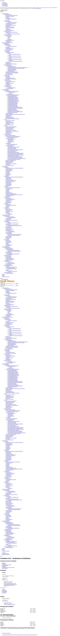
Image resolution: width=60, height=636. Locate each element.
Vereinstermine (8, 241)
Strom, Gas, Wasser (9, 73)
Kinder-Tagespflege (9, 113)
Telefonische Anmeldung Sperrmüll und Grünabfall (16, 68)
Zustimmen (2, 10)
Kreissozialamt (10, 146)
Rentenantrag (8, 133)
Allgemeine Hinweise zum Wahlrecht (14, 33)
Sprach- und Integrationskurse (11, 160)
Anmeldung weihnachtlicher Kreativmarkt (14, 234)
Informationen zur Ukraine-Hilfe (11, 163)
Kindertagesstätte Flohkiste (12, 109)
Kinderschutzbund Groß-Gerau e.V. (13, 152)
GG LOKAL (7, 238)
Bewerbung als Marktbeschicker (13, 222)
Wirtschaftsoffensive (9, 248)
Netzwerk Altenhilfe (9, 132)
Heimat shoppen (8, 270)
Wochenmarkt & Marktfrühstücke (11, 267)
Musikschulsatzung (9, 192)
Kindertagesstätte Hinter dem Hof (13, 100)
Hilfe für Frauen (8, 162)
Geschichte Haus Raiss (10, 128)
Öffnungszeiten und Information (11, 126)
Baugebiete (8, 51)
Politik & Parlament (7, 31)
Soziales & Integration (7, 134)
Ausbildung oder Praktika (10, 117)
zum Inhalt (4, 2)
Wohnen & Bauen (7, 50)
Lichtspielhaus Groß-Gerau (10, 199)
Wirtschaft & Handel (5, 246)
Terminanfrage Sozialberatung (13, 137)
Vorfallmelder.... (10, 140)
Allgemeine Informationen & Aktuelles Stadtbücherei (14, 451)
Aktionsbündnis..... (11, 139)
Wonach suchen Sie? (3, 283)
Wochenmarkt (8, 496)
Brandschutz (8, 292)
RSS (8, 19)
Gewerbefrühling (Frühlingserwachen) (12, 224)
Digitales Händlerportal (8, 272)
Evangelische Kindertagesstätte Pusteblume (15, 107)
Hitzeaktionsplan (9, 85)
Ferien (3, 275)
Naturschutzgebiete (9, 211)
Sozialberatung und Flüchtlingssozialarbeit (13, 136)
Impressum (4, 592)
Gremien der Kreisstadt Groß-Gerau (11, 32)
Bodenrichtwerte (8, 337)
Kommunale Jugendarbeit (10, 120)
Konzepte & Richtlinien (9, 83)
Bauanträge (8, 62)
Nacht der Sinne (8, 227)
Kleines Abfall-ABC (11, 345)
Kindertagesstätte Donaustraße (13, 97)
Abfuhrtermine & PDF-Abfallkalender (12, 71)
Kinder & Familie (7, 90)
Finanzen (7, 28)
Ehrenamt (9, 142)
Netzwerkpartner (8, 252)
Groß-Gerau (10, 58)
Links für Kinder (8, 182)
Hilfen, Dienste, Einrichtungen (11, 130)
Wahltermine (8, 307)
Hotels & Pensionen (9, 534)
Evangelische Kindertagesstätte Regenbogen (15, 108)
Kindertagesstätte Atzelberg (12, 95)
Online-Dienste (6, 43)
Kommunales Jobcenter (12, 147)
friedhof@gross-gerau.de (9, 585)
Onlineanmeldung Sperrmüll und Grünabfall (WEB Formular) (18, 67)
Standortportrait (8, 256)
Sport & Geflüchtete (11, 141)
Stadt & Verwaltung (5, 13)
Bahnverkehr (8, 77)
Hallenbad (7, 244)
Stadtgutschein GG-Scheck (10, 542)
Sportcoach (8, 164)
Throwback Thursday (5, 276)
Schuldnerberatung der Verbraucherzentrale (15, 156)
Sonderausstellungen (9, 169)
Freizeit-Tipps (8, 208)
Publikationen (8, 174)
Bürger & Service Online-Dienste (7, 42)
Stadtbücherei (6, 176)
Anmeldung (8, 189)
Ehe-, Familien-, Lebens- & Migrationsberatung (15, 149)
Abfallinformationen (9, 65)
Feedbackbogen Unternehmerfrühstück (14, 251)
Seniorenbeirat (8, 406)
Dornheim (9, 56)
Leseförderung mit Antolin (10, 181)
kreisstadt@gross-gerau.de (9, 604)
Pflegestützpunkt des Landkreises (13, 155)
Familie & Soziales (5, 89)
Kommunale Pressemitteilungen (11, 18)
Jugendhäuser (8, 121)
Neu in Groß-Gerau (9, 86)
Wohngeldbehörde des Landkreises (13, 421)
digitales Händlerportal (10, 273)
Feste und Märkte (11, 262)
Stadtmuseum (6, 167)
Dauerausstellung (9, 443)
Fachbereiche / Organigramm (11, 23)
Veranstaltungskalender (10, 216)
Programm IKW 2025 (11, 231)
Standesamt (8, 300)
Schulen (3, 549)
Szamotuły (9, 39)
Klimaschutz (8, 82)
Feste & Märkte (6, 221)
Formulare (7, 47)
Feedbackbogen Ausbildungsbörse (13, 253)
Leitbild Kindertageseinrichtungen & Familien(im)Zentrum (15, 114)
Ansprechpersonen (9, 24)
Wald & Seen (8, 210)
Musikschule (6, 186)
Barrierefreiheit (4, 591)
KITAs (11, 93)
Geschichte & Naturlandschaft (11, 205)
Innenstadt (8, 266)
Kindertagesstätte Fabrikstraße (13, 98)
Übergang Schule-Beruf (10, 122)
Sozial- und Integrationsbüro (10, 135)
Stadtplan (7, 17)
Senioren (5, 125)
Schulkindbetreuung (9, 116)
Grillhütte (7, 212)
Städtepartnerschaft (7, 34)
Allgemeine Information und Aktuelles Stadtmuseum (14, 168)
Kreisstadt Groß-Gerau (7, 14)
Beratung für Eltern (9, 115)
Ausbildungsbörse (9, 527)
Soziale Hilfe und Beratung (10, 145)
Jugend (5, 119)
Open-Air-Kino (8, 237)
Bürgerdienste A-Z (7, 44)
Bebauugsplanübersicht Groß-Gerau (16, 59)
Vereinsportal (8, 240)
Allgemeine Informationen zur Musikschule (13, 187)
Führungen (8, 171)
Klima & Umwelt (6, 79)
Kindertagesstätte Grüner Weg (13, 99)
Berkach (9, 53)
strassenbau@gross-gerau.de (10, 583)
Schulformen (8, 398)
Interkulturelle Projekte (9, 138)
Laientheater (8, 200)
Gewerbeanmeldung (9, 254)
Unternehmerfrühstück (9, 249)
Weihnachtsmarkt (9, 233)
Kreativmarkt (8, 223)
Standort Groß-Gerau (7, 255)
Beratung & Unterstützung (10, 127)
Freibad (7, 243)
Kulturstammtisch (9, 201)
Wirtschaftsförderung (7, 247)
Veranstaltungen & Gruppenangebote (12, 131)
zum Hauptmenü (5, 4)
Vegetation (8, 84)
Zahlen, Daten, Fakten (9, 258)
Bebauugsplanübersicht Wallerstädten (16, 61)
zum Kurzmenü (4, 5)
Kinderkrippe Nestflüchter (12, 383)
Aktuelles (7, 191)
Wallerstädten (10, 60)
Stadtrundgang (8, 204)
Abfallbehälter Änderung (12, 66)
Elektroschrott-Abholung (12, 69)
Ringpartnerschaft (9, 35)
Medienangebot (8, 177)
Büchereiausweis (9, 458)
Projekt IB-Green (8, 80)
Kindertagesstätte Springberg (12, 105)
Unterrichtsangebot (9, 188)
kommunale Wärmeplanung (10, 81)
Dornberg (9, 55)
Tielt (8, 38)
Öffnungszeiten (8, 21)
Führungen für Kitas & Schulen (11, 180)
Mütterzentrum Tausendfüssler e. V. (14, 110)
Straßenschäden (5, 568)
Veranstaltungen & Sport (6, 489)
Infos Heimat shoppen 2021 (12, 271)
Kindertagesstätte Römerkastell (13, 102)
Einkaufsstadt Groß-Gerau (8, 265)
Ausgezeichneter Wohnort (10, 259)
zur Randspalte (4, 3)
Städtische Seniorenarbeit (12, 148)
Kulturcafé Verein (9, 198)
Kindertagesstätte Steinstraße (13, 106)
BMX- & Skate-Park (9, 519)
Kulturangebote (6, 197)
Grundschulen (8, 390)
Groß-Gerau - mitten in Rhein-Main (11, 15)
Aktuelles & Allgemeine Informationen (12, 91)
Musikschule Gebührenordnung (11, 193)
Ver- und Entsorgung (7, 64)
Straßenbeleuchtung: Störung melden (8, 567)
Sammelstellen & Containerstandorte (12, 72)
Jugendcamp (8, 41)
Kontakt (3, 589)
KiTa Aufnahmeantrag (11, 92)
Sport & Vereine (6, 239)
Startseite (3, 552)
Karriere (3, 274)
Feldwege (3, 563)
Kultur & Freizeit (4, 166)
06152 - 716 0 (7, 602)
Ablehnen (6, 10)
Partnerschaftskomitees (10, 40)
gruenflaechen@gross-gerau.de (10, 584)
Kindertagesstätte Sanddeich (12, 103)
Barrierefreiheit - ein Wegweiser (11, 353)
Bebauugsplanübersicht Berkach (15, 54)
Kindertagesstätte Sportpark (12, 104)
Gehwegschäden (5, 565)
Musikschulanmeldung (10, 195)
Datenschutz (4, 590)
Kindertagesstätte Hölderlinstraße (13, 375)
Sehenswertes (6, 203)
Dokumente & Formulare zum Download (12, 118)
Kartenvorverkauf (9, 218)
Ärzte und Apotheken (9, 88)
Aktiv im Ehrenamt (9, 129)
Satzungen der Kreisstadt (10, 27)
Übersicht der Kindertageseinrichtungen (12, 94)
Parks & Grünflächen (9, 209)
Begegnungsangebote (9, 436)
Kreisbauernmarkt (9, 232)
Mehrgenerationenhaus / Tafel (13, 150)
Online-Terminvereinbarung (12, 22)
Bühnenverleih (8, 219)
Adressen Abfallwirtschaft (12, 70)
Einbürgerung (8, 143)
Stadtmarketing (6, 260)
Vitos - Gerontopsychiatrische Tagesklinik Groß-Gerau (17, 158)
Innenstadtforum (8, 264)
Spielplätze (4, 566)
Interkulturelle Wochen (9, 161)
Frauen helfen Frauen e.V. (12, 151)
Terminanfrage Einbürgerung (12, 144)
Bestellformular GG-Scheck (12, 268)
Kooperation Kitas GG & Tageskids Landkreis (15, 111)
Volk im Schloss (8, 228)
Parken (7, 269)
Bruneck (9, 37)
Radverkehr (8, 76)
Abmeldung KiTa (10, 368)
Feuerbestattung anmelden (6, 564)
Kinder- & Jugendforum (10, 124)
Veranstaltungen (8, 170)
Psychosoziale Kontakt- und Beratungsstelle (15, 428)
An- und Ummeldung (9, 49)
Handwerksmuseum (9, 474)
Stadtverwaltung (7, 20)
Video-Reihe (8, 172)
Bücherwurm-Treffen (9, 179)
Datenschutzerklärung (37, 8)
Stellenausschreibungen (10, 26)
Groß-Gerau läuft (8, 226)
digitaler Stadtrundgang (12, 87)
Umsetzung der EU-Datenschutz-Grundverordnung (14, 194)
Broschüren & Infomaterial (10, 263)
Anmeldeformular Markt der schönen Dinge (15, 225)
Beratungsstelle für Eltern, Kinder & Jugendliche (15, 153)
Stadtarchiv (8, 175)
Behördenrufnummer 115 (10, 322)
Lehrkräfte (7, 190)
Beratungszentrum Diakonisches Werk (14, 159)
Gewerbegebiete (8, 257)
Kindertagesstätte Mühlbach (12, 101)
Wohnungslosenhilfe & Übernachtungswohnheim (16, 154)
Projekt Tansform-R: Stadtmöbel (11, 63)
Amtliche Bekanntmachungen (11, 25)
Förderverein (8, 173)
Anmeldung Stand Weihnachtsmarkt (14, 235)
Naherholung (6, 207)
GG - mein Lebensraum (10, 165)
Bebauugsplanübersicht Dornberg (15, 330)
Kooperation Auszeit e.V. (10, 123)
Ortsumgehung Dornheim (10, 78)
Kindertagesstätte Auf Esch (12, 96)
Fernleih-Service (8, 183)
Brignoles (9, 36)
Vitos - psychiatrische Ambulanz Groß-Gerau (15, 157)
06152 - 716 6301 (8, 581)
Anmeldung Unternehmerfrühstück (13, 250)
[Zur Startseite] (7, 281)
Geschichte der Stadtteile (10, 16)
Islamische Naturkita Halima (12, 112)
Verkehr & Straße (7, 75)
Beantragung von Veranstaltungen (11, 220)
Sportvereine (8, 245)
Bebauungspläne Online (10, 52)
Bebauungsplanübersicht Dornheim (15, 57)
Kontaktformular (8, 48)
